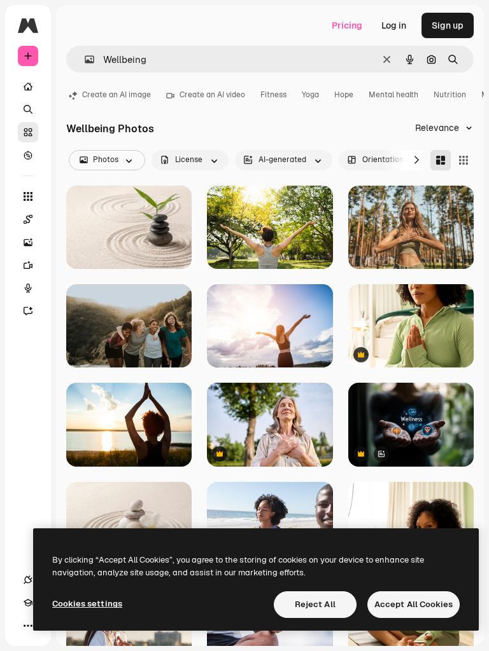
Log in (393, 25)
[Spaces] (28, 219)
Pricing (347, 25)
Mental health (393, 95)
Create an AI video (212, 95)
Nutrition (450, 95)
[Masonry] (440, 160)
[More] (28, 625)
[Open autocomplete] (84, 59)
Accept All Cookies (413, 604)
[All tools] (28, 196)
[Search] (28, 109)
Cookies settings (87, 603)
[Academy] (28, 603)
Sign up (448, 25)
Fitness (273, 95)
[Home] (28, 86)
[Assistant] (28, 311)
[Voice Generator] (28, 288)
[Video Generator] (28, 265)
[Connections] (28, 580)
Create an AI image (116, 95)
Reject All (315, 604)
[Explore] (28, 155)
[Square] (463, 160)
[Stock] (28, 132)
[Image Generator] (28, 242)
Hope (343, 95)
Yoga (310, 95)
